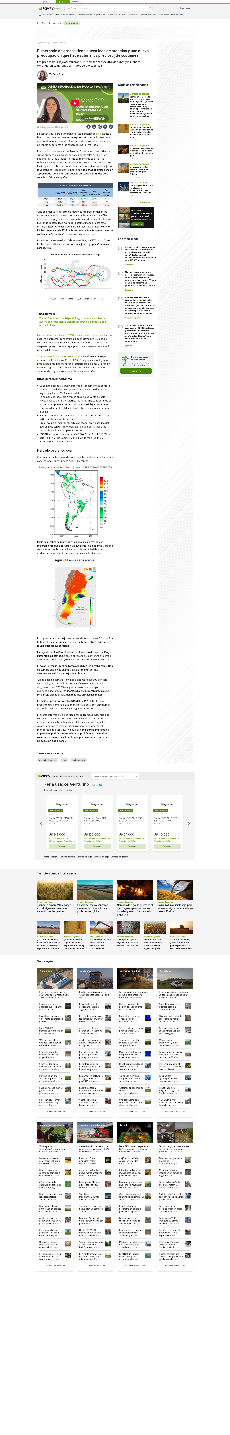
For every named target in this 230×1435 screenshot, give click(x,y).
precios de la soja (52, 151)
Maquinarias (177, 14)
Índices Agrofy (79, 760)
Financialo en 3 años (92, 841)
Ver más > (145, 202)
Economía (132, 14)
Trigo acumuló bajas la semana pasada (59, 356)
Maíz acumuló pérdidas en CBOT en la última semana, (68, 335)
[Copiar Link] (111, 126)
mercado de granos (47, 760)
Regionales (163, 14)
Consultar (62, 846)
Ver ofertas (97, 785)
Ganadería (112, 14)
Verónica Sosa (56, 74)
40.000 (164, 834)
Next (189, 823)
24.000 (129, 834)
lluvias (77, 457)
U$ (51, 834)
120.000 (94, 834)
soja (98, 133)
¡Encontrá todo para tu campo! (67, 776)
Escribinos (137, 224)
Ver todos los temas (54, 1111)
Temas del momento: (51, 23)
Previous (40, 823)
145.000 (59, 834)
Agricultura (99, 14)
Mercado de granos (65, 14)
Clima (122, 14)
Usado (51, 815)
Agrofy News (42, 43)
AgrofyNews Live (147, 14)
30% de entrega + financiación (62, 841)
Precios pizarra (85, 14)
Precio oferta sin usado (59, 838)
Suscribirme (135, 371)
